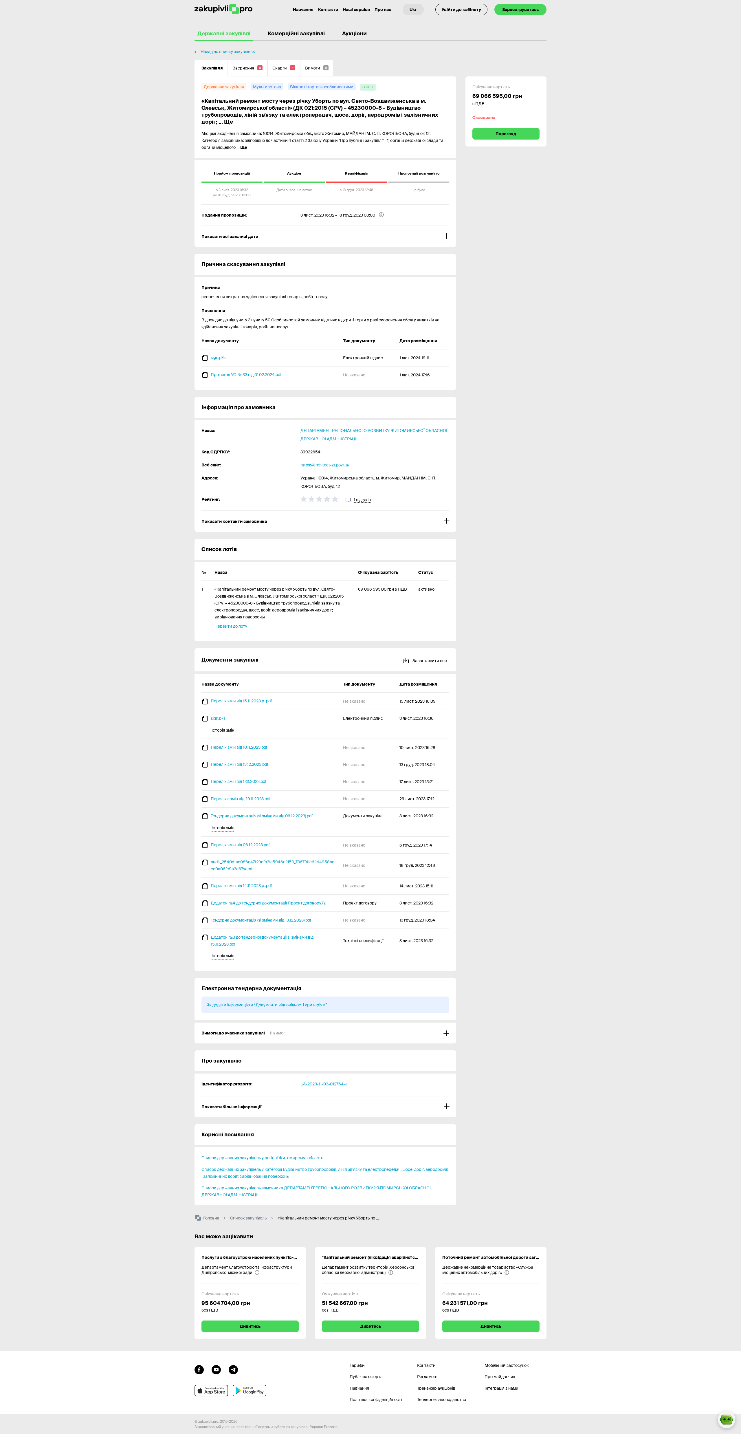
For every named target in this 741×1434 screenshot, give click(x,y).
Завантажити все (429, 660)
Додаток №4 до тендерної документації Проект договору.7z (268, 903)
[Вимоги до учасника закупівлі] (325, 1033)
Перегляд (506, 133)
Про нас (383, 9)
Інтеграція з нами (501, 1388)
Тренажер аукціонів (436, 1388)
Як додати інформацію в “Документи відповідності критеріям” (266, 1005)
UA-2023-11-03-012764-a (324, 1084)
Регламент (427, 1376)
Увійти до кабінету (461, 9)
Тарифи (357, 1365)
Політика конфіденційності (376, 1399)
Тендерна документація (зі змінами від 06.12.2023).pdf (262, 815)
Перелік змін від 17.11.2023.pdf (238, 781)
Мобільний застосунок (507, 1365)
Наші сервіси (356, 9)
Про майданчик (500, 1376)
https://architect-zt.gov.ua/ (324, 465)
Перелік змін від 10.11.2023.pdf (239, 747)
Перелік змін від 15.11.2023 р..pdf (241, 701)
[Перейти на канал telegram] (233, 1369)
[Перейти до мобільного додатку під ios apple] (211, 1390)
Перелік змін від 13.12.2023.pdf (239, 764)
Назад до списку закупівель (228, 51)
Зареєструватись (520, 9)
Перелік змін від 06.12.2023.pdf (240, 844)
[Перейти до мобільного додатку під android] (249, 1390)
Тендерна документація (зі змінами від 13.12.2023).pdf (261, 920)
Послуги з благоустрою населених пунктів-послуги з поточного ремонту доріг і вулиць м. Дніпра (250, 1257)
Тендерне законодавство (441, 1399)
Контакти (328, 9)
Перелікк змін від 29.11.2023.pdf (240, 798)
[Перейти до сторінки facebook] (199, 1369)
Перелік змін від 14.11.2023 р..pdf (241, 885)
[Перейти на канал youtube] (216, 1369)
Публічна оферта (366, 1376)
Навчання (303, 9)
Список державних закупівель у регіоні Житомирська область (262, 1157)
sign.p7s (218, 357)
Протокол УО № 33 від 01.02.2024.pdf (246, 374)
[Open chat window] (726, 1419)
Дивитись (250, 1326)
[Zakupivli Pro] (223, 9)
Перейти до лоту (230, 626)
